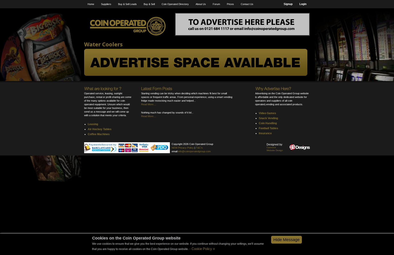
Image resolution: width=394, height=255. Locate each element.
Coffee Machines (99, 134)
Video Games (267, 113)
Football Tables (268, 128)
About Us (201, 4)
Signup (288, 4)
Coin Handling (268, 123)
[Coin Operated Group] (128, 26)
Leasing (93, 124)
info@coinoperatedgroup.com (194, 151)
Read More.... (148, 104)
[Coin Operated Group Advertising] (242, 24)
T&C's (199, 147)
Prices (230, 4)
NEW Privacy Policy (183, 147)
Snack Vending (268, 118)
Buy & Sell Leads (127, 4)
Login (302, 4)
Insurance (265, 133)
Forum (216, 4)
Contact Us (247, 4)
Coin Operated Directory (175, 4)
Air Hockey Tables (99, 129)
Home (91, 4)
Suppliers (106, 4)
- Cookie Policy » (202, 249)
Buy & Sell (149, 4)
